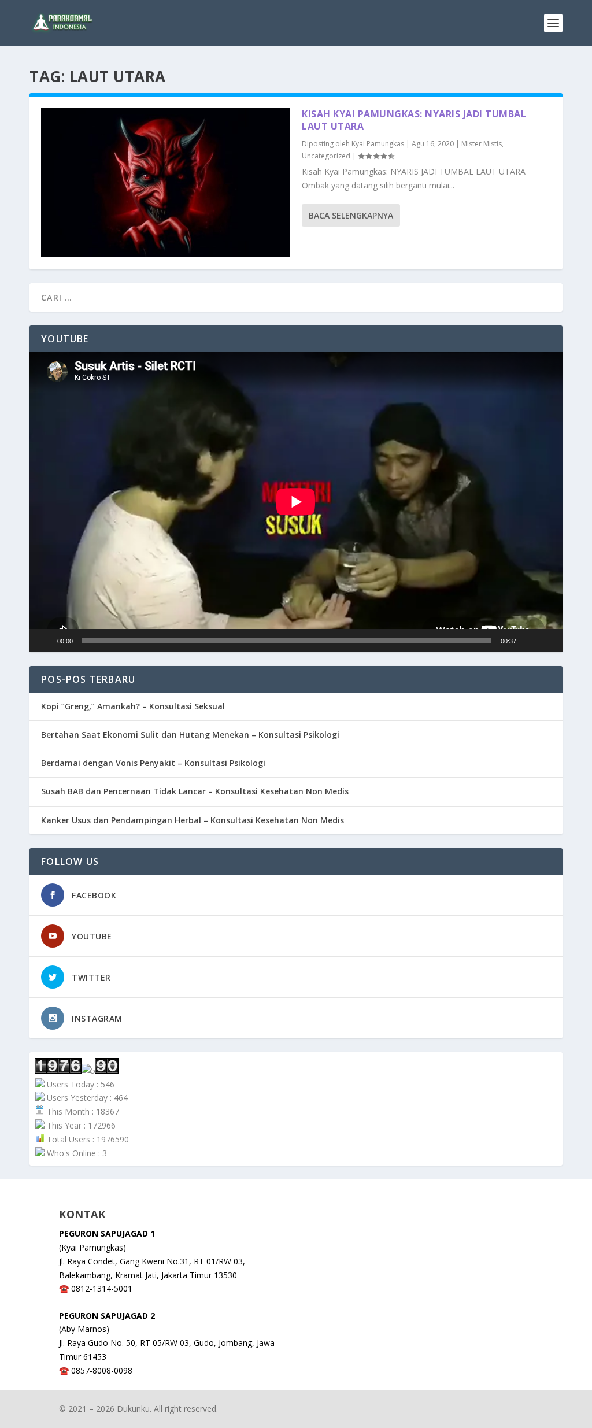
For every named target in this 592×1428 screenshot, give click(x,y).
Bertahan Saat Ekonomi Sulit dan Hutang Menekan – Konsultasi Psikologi (190, 734)
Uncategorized (326, 156)
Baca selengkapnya (351, 215)
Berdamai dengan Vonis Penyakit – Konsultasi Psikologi (153, 762)
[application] (296, 502)
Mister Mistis (481, 144)
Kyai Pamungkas (378, 144)
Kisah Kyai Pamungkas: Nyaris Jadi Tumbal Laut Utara (414, 120)
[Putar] (44, 640)
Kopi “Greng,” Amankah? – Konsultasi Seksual (133, 706)
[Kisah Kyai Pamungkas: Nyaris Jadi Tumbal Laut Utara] (165, 182)
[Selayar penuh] (547, 640)
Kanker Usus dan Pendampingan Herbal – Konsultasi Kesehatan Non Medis (192, 820)
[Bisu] (529, 640)
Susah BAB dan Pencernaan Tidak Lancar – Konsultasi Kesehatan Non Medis (195, 791)
